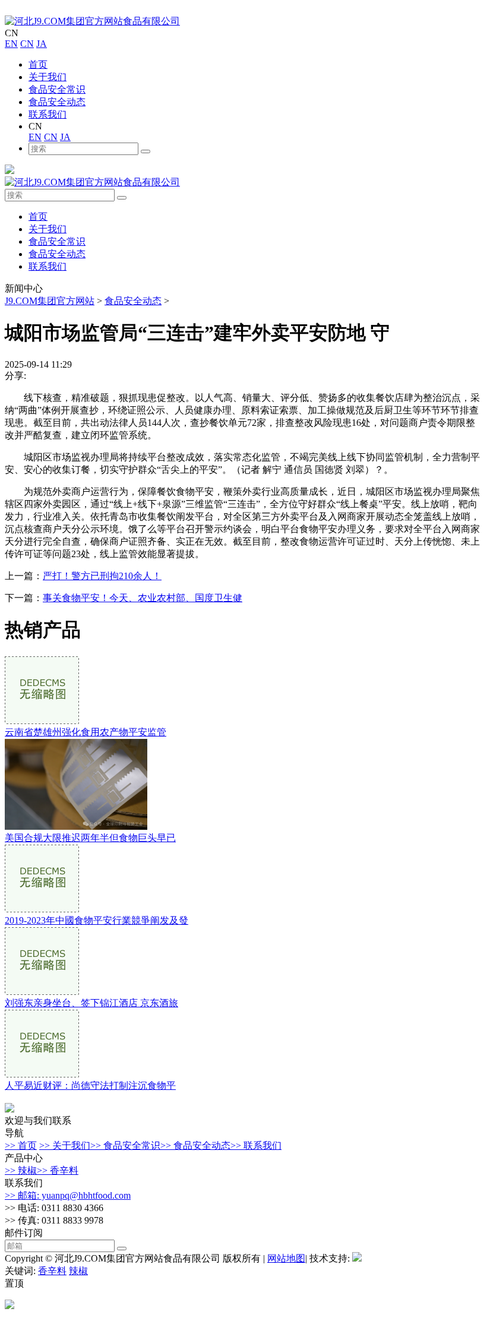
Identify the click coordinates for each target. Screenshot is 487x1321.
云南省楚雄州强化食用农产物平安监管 (85, 732)
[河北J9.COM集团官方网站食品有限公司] (92, 21)
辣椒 (78, 1271)
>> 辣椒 (21, 1170)
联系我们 (48, 114)
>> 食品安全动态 (195, 1145)
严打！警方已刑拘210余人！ (102, 576)
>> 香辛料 (57, 1170)
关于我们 (48, 77)
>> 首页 (21, 1145)
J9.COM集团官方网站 (49, 301)
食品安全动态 (57, 102)
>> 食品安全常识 (125, 1145)
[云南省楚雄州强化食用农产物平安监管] (42, 721)
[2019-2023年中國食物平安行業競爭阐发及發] (42, 909)
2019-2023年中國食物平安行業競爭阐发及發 (96, 920)
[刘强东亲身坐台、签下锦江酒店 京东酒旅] (42, 992)
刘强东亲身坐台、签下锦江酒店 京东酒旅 (91, 1003)
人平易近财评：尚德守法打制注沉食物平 (90, 1085)
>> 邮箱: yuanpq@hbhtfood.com (68, 1195)
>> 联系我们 (256, 1145)
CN (27, 44)
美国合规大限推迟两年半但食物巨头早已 (90, 838)
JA (41, 44)
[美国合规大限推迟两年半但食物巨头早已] (76, 826)
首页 (38, 64)
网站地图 (286, 1258)
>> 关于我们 (64, 1145)
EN (11, 44)
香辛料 (52, 1271)
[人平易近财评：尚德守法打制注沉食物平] (42, 1074)
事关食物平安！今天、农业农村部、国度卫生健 (142, 598)
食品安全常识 (57, 89)
